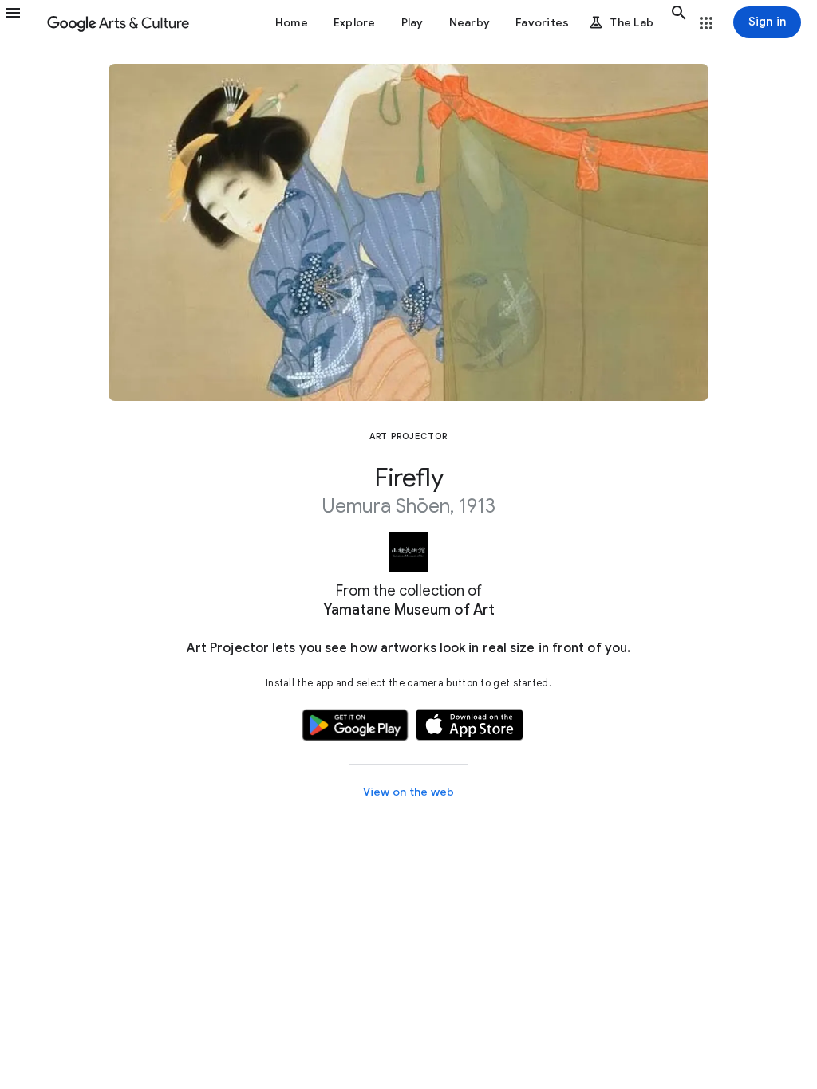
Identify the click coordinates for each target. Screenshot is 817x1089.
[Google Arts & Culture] (118, 22)
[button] (22, 22)
